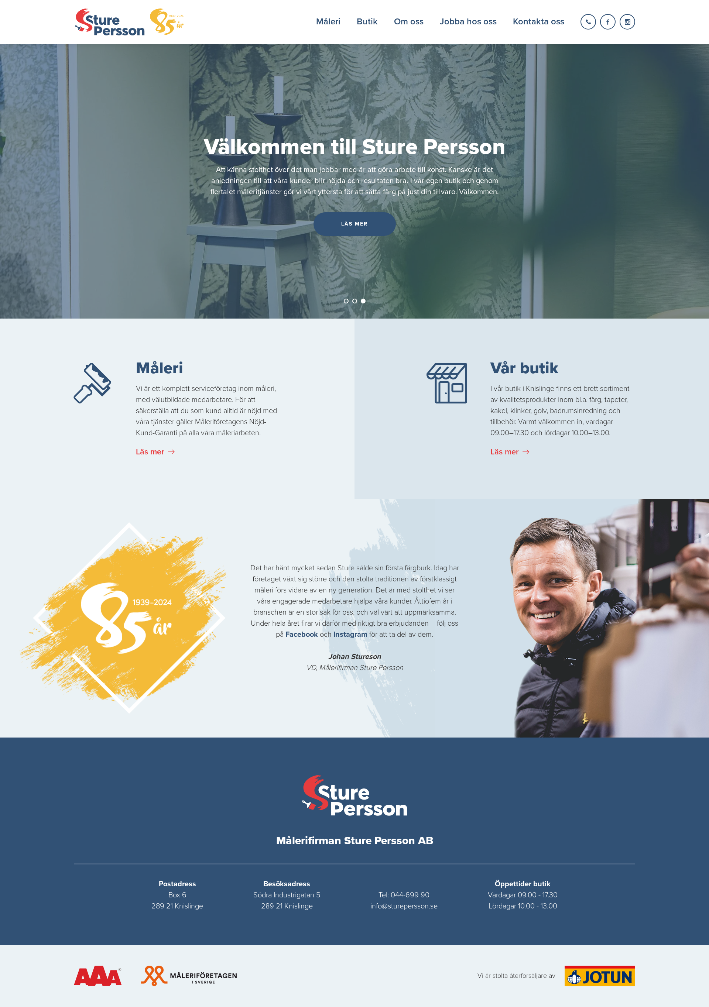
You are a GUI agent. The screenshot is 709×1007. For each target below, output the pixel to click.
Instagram (350, 634)
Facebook (301, 634)
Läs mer (150, 452)
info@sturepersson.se (404, 906)
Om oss (409, 21)
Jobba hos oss (468, 21)
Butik (367, 21)
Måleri (328, 21)
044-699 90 (410, 895)
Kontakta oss (538, 21)
